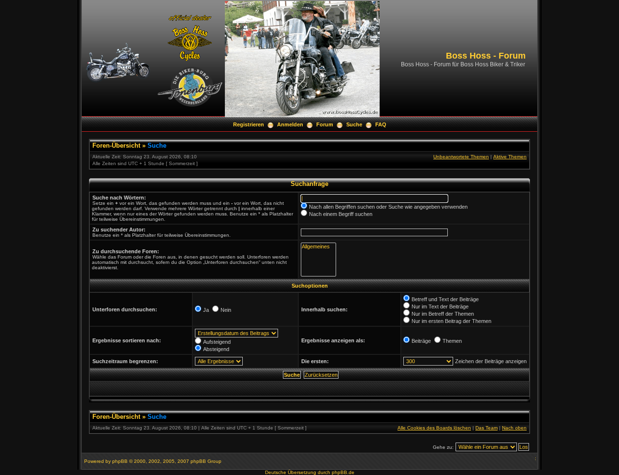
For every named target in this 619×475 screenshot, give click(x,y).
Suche (354, 124)
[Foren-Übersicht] (302, 115)
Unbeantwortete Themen (461, 156)
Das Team (486, 427)
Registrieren (248, 124)
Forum (324, 124)
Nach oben (514, 427)
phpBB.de (343, 472)
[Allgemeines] (318, 247)
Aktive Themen (510, 156)
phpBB (120, 461)
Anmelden (290, 124)
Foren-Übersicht (116, 145)
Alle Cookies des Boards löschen (434, 427)
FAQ (380, 124)
